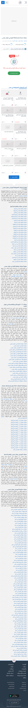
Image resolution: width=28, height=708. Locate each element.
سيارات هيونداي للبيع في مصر (20, 605)
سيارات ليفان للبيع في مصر (21, 640)
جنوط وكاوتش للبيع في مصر (20, 652)
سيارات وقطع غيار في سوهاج (20, 251)
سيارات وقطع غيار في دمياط (20, 249)
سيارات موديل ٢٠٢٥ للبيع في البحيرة (19, 424)
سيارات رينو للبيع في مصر (21, 558)
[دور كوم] (14, 661)
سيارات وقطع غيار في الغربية (20, 230)
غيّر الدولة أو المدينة (10, 682)
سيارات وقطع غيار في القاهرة (20, 234)
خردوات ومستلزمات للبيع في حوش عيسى (17, 363)
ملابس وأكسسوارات (21, 673)
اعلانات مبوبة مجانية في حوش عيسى (18, 343)
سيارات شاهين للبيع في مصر (20, 603)
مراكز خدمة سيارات (17, 274)
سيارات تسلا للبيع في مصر (21, 630)
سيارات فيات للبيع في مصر (21, 574)
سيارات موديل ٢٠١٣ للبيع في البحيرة (19, 447)
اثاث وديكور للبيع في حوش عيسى (19, 369)
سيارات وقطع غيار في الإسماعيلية (19, 216)
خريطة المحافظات (23, 688)
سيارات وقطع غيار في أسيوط (20, 210)
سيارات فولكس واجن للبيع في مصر (19, 576)
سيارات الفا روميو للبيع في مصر (20, 546)
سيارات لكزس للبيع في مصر (21, 624)
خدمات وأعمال (10, 673)
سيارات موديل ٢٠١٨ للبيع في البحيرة (19, 438)
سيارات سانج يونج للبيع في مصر (20, 562)
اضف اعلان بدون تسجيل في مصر (19, 317)
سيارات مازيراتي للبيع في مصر (20, 634)
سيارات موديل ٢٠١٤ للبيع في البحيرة (19, 445)
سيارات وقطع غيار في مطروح (20, 259)
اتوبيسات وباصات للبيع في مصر (20, 650)
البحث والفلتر (23, 686)
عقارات (11, 666)
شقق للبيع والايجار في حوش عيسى (19, 357)
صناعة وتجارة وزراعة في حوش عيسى (18, 375)
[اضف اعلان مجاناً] (3, 2)
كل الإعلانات (10, 664)
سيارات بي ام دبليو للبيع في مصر (19, 529)
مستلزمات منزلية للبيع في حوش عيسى (18, 367)
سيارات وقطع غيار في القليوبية (20, 236)
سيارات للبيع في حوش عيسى (20, 345)
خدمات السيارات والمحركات (17, 276)
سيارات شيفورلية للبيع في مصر (20, 621)
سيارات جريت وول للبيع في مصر (20, 599)
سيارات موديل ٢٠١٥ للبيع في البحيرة (19, 443)
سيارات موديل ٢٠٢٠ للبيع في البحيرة (19, 434)
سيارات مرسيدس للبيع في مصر (20, 617)
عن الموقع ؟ (24, 682)
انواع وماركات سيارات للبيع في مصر (19, 656)
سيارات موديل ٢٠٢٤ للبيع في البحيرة (19, 426)
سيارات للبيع (21, 40)
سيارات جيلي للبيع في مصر (21, 550)
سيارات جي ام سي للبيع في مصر (19, 597)
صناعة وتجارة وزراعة (21, 675)
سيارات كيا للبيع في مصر (21, 570)
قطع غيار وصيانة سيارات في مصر (19, 513)
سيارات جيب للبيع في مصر (21, 548)
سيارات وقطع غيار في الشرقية (20, 228)
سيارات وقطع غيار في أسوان (20, 208)
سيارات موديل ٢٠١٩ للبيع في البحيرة (19, 436)
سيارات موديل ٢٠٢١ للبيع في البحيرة (19, 432)
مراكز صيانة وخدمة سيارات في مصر (19, 646)
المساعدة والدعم (11, 688)
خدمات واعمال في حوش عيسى (20, 373)
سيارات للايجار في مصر (22, 648)
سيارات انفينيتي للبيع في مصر (20, 601)
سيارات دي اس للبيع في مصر (20, 654)
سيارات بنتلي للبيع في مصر (21, 591)
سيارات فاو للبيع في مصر (21, 638)
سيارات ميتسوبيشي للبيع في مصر (19, 615)
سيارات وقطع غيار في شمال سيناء (19, 253)
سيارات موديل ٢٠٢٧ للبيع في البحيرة (19, 420)
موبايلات (11, 669)
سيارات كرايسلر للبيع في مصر (20, 572)
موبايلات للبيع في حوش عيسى (20, 361)
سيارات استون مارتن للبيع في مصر (19, 544)
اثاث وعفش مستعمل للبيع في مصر (19, 379)
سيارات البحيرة (15, 40)
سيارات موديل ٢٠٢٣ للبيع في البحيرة (19, 428)
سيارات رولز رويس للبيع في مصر (20, 595)
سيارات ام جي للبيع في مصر (20, 540)
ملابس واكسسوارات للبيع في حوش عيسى (17, 365)
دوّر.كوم (25, 40)
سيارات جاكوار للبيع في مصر (21, 521)
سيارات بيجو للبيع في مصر (21, 527)
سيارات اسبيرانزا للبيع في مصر (20, 589)
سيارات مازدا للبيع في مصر (21, 619)
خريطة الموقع (11, 686)
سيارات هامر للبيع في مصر (21, 609)
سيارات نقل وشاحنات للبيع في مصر (19, 509)
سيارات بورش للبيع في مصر (21, 533)
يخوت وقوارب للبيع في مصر (20, 517)
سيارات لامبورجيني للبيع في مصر (19, 636)
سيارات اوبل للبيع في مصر (21, 593)
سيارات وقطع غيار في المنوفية (20, 238)
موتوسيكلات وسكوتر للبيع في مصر (19, 515)
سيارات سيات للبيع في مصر (21, 622)
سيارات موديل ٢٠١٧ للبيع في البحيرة (19, 439)
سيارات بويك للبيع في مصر (21, 628)
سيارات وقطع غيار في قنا (21, 255)
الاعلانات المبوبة (23, 195)
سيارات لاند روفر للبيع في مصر (20, 566)
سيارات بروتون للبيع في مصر (20, 537)
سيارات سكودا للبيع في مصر (20, 587)
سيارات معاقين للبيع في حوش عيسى (18, 353)
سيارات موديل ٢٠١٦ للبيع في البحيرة (19, 441)
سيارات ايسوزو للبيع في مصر (20, 538)
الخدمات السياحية (13, 478)
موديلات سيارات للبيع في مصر (20, 449)
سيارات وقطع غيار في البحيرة (20, 220)
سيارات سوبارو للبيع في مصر (20, 560)
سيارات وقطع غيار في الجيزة (20, 222)
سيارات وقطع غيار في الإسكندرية (19, 214)
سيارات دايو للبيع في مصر (21, 554)
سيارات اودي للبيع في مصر (21, 542)
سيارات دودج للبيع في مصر (21, 556)
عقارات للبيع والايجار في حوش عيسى (18, 355)
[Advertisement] (14, 21)
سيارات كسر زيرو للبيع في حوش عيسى (18, 351)
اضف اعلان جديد (14, 702)
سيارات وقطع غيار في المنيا (20, 240)
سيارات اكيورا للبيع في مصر (21, 519)
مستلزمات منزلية (9, 675)
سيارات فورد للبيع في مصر (21, 579)
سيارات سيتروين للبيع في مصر (20, 583)
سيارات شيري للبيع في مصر (21, 581)
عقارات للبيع (11, 324)
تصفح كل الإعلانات (14, 73)
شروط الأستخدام (11, 684)
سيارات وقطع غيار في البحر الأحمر (19, 218)
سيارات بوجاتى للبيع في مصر (20, 626)
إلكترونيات (24, 669)
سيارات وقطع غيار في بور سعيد (19, 245)
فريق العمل (24, 684)
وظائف (24, 677)
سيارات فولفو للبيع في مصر (20, 578)
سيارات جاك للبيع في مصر (21, 523)
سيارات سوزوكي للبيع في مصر (20, 585)
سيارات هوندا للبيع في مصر (21, 607)
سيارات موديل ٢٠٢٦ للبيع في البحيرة (19, 422)
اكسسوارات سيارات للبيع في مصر (19, 511)
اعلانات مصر (14, 177)
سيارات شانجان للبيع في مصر (20, 642)
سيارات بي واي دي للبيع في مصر (19, 531)
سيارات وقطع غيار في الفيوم (20, 232)
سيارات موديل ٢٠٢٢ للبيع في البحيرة (19, 430)
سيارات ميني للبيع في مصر (21, 613)
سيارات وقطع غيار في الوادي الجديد (19, 242)
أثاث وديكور (10, 671)
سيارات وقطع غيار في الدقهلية (20, 224)
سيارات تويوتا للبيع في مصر (21, 525)
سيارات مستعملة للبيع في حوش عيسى (18, 349)
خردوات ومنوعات (22, 671)
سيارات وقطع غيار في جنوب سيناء (19, 247)
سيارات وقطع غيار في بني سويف (19, 244)
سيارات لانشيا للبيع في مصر (20, 564)
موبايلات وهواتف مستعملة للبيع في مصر (17, 381)
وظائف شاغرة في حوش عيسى (20, 377)
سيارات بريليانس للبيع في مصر (20, 535)
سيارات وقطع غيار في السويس (20, 226)
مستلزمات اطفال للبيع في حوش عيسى (18, 371)
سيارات (24, 666)
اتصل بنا (24, 690)
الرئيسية (24, 664)
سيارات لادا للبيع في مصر (21, 568)
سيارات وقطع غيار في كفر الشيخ (19, 257)
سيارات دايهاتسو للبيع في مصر (20, 552)
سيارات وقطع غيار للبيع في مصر (19, 261)
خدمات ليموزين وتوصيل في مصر (19, 644)
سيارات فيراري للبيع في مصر (20, 632)
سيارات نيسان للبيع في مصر (21, 611)
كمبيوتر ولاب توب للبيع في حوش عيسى (18, 359)
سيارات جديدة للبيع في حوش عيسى (19, 347)
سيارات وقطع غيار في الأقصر (20, 212)
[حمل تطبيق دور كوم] (14, 695)
